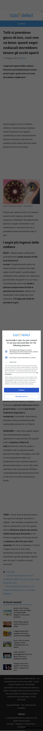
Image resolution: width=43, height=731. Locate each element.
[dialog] (21, 365)
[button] (21, 362)
